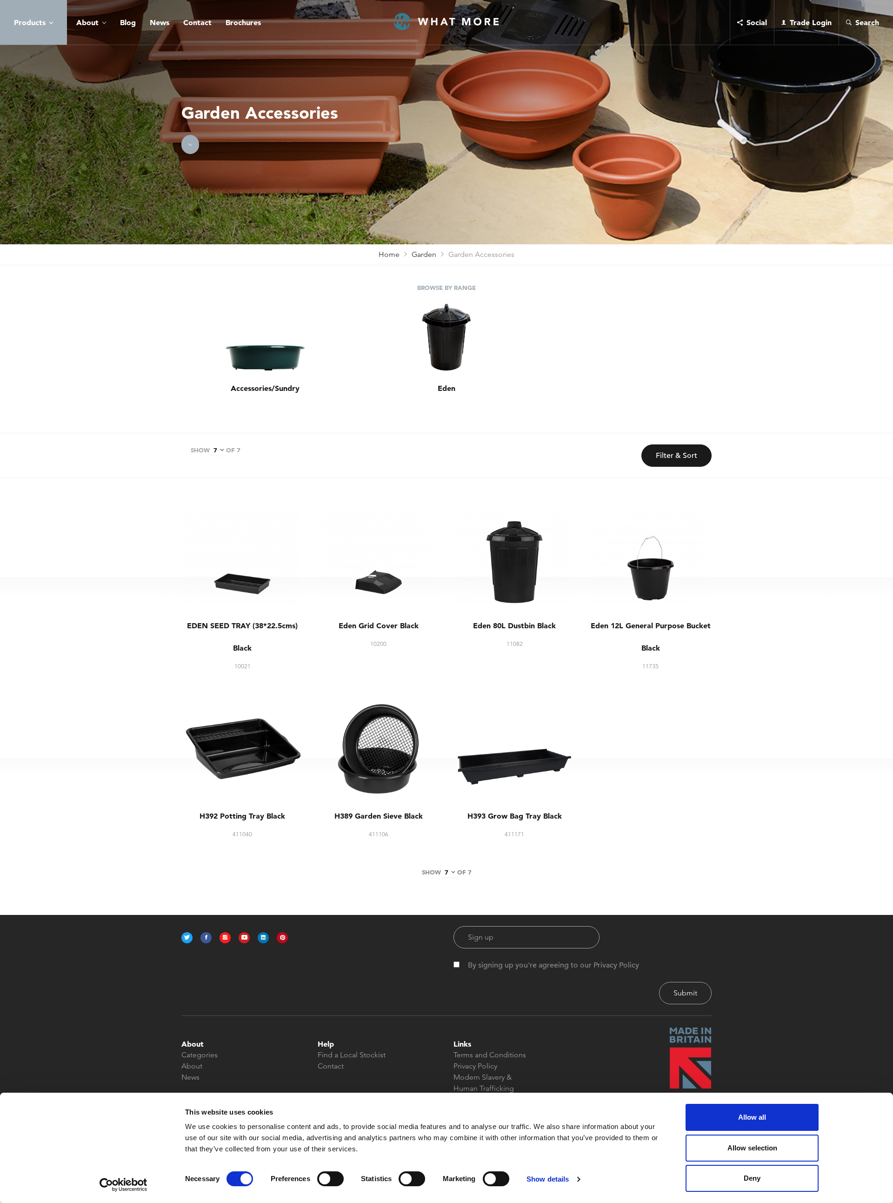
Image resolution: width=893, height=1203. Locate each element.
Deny (752, 1178)
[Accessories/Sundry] (265, 338)
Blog (128, 22)
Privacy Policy (475, 1066)
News (159, 22)
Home (389, 254)
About (87, 22)
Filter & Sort (676, 455)
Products (30, 22)
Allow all (752, 1117)
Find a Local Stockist (352, 1054)
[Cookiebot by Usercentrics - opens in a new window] (123, 1185)
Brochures (243, 22)
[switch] (330, 1178)
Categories (199, 1054)
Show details (547, 1179)
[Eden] (446, 338)
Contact (197, 22)
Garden (424, 254)
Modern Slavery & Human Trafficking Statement (483, 1088)
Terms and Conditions (489, 1054)
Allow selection (752, 1148)
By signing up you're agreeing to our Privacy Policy (553, 965)
